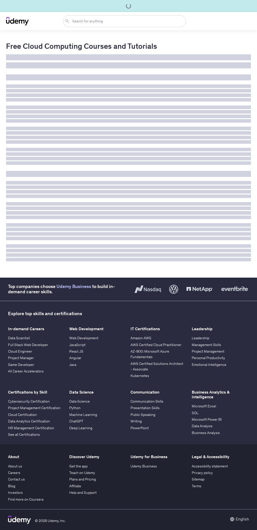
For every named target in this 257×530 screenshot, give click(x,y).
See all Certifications (24, 434)
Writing (136, 421)
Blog (11, 486)
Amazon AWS (141, 338)
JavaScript (77, 345)
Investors (15, 492)
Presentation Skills (145, 408)
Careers (14, 472)
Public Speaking (143, 414)
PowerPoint (140, 428)
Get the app (78, 466)
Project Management (208, 351)
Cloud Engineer (20, 351)
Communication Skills (147, 401)
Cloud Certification (22, 414)
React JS (76, 351)
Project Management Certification (34, 408)
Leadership (200, 338)
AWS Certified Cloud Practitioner (156, 345)
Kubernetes (140, 375)
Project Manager (21, 358)
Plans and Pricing (82, 479)
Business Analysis (206, 432)
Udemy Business (73, 286)
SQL (195, 413)
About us (15, 466)
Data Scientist (19, 338)
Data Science (79, 401)
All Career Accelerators (26, 371)
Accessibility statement (210, 466)
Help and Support (83, 492)
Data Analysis (202, 426)
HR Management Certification (31, 428)
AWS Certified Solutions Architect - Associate (157, 366)
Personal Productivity (208, 358)
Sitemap (198, 479)
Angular (75, 358)
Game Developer (21, 364)
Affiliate (75, 486)
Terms (196, 486)
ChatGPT (76, 421)
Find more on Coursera (25, 499)
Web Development (83, 338)
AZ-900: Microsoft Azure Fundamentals (150, 354)
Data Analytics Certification (29, 421)
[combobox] (125, 21)
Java (72, 364)
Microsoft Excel (204, 406)
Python (75, 408)
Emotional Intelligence (209, 364)
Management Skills (206, 345)
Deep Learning (80, 428)
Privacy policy (202, 472)
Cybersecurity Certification (29, 401)
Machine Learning (83, 414)
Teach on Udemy (82, 472)
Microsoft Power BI (207, 419)
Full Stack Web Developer (28, 345)
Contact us (16, 479)
